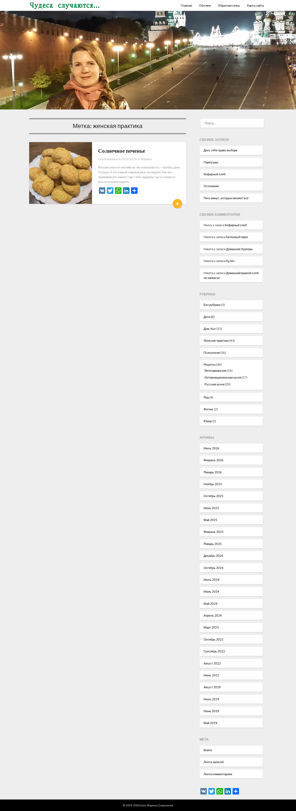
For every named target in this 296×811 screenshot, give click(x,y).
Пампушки (211, 162)
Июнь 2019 (211, 711)
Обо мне (205, 5)
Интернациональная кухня (223, 377)
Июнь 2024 (211, 591)
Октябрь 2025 (213, 496)
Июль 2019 (211, 699)
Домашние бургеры (239, 249)
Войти (208, 750)
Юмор (208, 421)
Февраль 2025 (214, 531)
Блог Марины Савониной (156, 805)
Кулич (230, 261)
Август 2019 (212, 687)
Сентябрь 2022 (214, 651)
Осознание (211, 186)
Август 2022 (212, 663)
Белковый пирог (237, 237)
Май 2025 (210, 520)
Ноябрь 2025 (213, 484)
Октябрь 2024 (213, 568)
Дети (207, 317)
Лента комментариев (218, 774)
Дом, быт (210, 328)
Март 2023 (211, 627)
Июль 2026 (211, 448)
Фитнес (209, 409)
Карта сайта (255, 5)
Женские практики (216, 340)
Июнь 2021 (211, 675)
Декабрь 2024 (213, 555)
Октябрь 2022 (213, 639)
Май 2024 (210, 603)
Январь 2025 (213, 544)
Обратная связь (229, 5)
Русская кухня (215, 384)
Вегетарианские (216, 370)
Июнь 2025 (211, 508)
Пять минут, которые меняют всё (226, 198)
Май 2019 (210, 723)
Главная (186, 5)
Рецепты (210, 364)
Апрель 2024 (213, 615)
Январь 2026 (213, 472)
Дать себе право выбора (220, 150)
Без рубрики (212, 304)
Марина (146, 159)
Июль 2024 (211, 579)
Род (206, 397)
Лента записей (214, 762)
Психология (212, 352)
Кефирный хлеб (215, 174)
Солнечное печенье (121, 150)
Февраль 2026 (214, 460)
